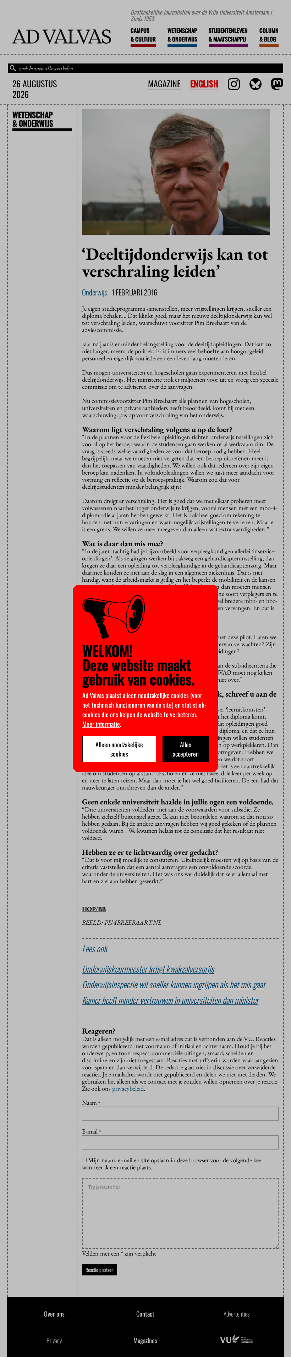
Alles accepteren (186, 749)
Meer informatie (101, 724)
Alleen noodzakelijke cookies (119, 749)
